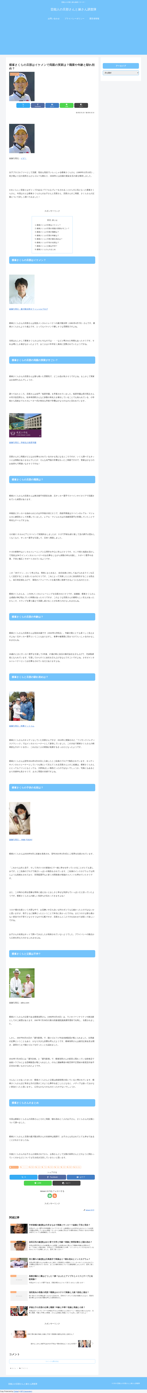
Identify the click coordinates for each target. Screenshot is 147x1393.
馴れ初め (78, 1167)
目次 (49, 220)
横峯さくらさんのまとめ (46, 249)
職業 (70, 1167)
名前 (38, 1167)
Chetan (16, 1391)
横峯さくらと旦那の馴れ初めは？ (50, 239)
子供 (45, 1167)
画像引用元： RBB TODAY (20, 840)
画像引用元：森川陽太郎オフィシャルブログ (28, 309)
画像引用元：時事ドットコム (21, 726)
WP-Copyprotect (26, 1391)
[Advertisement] (73, 39)
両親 (32, 1167)
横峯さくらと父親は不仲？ (47, 246)
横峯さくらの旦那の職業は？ (48, 232)
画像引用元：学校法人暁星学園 (22, 442)
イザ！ (24, 158)
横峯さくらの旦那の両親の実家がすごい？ (53, 228)
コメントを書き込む (52, 1361)
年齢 (57, 1167)
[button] (81, 105)
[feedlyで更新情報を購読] (50, 1196)
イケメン (24, 1167)
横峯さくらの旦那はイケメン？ (49, 225)
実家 (51, 1167)
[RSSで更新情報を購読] (55, 1196)
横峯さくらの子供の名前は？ (48, 242)
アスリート (15, 1167)
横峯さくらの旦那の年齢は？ (48, 235)
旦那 (64, 1167)
